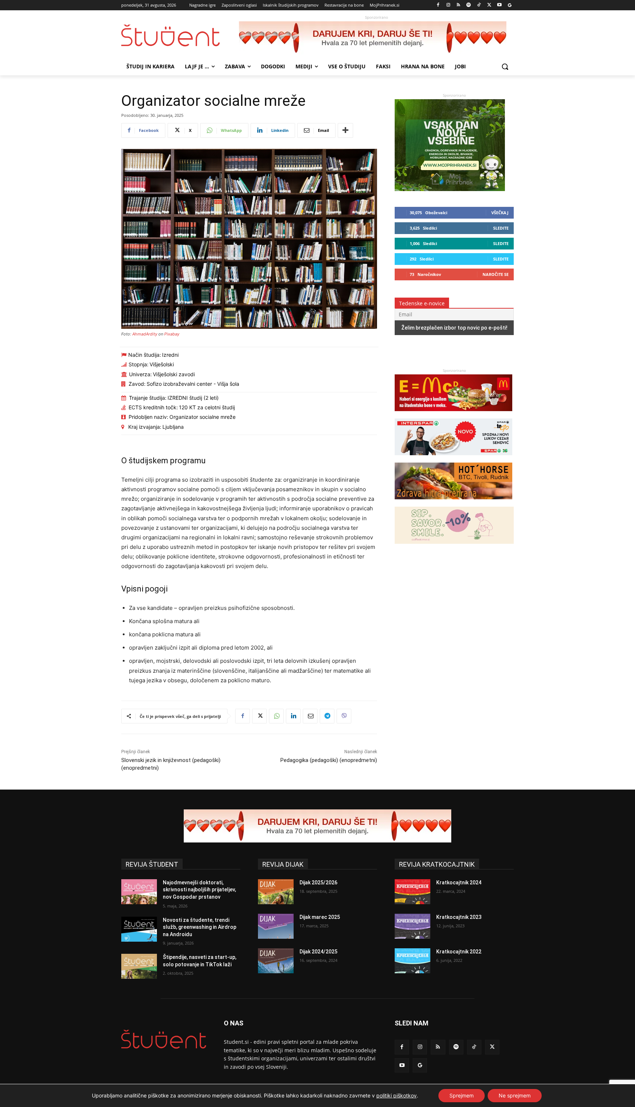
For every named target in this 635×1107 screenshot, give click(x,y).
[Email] (310, 716)
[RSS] (458, 5)
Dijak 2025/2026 (318, 882)
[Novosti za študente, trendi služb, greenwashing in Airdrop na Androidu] (139, 929)
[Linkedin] (293, 716)
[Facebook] (438, 5)
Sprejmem (461, 1095)
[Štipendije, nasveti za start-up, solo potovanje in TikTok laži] (139, 966)
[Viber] (344, 716)
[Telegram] (327, 716)
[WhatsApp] (276, 716)
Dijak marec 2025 (319, 917)
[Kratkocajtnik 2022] (412, 960)
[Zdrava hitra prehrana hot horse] (453, 502)
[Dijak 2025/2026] (276, 891)
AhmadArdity (144, 334)
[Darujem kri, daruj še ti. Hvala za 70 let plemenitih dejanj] (376, 37)
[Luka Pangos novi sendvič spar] (453, 458)
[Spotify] (468, 5)
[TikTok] (479, 5)
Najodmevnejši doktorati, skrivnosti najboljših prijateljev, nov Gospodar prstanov (199, 890)
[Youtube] (499, 5)
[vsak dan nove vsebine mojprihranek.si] (450, 189)
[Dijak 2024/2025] (276, 960)
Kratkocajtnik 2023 (458, 917)
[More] (345, 130)
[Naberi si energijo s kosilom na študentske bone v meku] (453, 414)
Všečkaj (500, 212)
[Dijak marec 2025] (276, 926)
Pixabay (171, 334)
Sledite (501, 228)
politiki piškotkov (396, 1095)
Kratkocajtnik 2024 (458, 882)
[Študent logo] (180, 35)
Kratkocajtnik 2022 (458, 952)
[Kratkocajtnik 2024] (412, 891)
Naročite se (495, 274)
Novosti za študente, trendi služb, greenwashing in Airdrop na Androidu (199, 927)
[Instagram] (448, 5)
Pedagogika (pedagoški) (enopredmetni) (328, 760)
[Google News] (509, 5)
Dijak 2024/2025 (318, 952)
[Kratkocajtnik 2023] (412, 926)
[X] (489, 5)
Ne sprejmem (515, 1095)
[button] (505, 66)
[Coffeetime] (454, 547)
